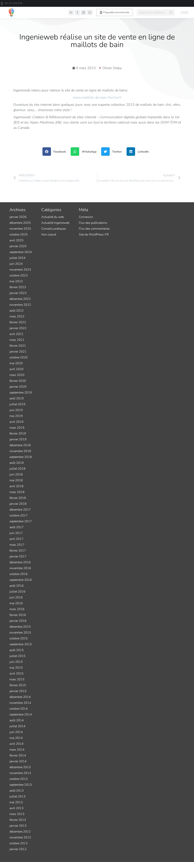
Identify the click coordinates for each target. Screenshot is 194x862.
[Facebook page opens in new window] (77, 12)
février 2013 (17, 820)
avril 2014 (16, 744)
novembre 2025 (20, 229)
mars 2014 (16, 750)
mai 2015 (16, 668)
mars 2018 (16, 492)
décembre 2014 (20, 697)
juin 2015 (16, 662)
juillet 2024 (17, 258)
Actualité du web (52, 217)
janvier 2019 (18, 439)
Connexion (86, 217)
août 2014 (16, 720)
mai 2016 (16, 603)
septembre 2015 (20, 644)
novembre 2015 (20, 632)
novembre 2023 (20, 270)
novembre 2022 (20, 305)
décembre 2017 (20, 510)
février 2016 (17, 615)
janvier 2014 (18, 761)
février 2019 (17, 433)
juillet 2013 (17, 796)
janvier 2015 (18, 691)
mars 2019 (16, 428)
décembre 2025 (20, 223)
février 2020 (17, 381)
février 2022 (17, 322)
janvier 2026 (18, 217)
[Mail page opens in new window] (89, 12)
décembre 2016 (20, 562)
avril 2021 (16, 334)
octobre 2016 (18, 574)
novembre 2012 (20, 837)
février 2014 (17, 755)
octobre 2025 (18, 234)
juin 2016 (16, 597)
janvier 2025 (18, 246)
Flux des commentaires (94, 229)
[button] (137, 3)
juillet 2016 (17, 592)
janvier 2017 (18, 556)
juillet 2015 (17, 656)
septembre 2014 (20, 714)
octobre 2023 (18, 275)
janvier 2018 (18, 504)
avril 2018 (16, 486)
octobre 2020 (18, 357)
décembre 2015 (20, 627)
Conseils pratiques (53, 229)
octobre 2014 (18, 709)
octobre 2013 (18, 779)
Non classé (48, 234)
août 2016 (16, 586)
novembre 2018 (20, 451)
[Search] (170, 12)
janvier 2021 (18, 352)
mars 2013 (16, 814)
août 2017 (16, 527)
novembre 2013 (20, 773)
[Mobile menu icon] (184, 12)
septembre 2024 (20, 252)
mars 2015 (16, 679)
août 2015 (16, 650)
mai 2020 (16, 363)
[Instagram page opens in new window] (83, 12)
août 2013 (16, 791)
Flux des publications (93, 223)
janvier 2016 (18, 621)
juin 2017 (16, 533)
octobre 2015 (18, 638)
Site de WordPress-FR (94, 234)
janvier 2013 (18, 826)
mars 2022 (16, 316)
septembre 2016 (20, 580)
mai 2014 (16, 738)
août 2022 (16, 311)
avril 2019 (16, 422)
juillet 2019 (17, 404)
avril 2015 (16, 673)
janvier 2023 (18, 293)
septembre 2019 (20, 392)
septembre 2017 (20, 521)
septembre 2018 (20, 457)
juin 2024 (16, 264)
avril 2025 (16, 240)
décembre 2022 (20, 299)
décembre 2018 (20, 445)
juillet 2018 (17, 469)
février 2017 (17, 551)
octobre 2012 (18, 843)
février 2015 (17, 685)
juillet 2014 (17, 726)
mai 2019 (16, 416)
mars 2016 (16, 609)
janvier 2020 (18, 387)
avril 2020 (16, 369)
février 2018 (17, 498)
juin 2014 (16, 732)
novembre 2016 (20, 568)
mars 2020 (16, 375)
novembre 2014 (20, 703)
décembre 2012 (20, 832)
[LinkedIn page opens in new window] (71, 12)
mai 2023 (16, 281)
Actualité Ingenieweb (55, 223)
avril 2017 (16, 539)
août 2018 (16, 463)
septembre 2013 (20, 785)
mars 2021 (16, 340)
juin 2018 (16, 474)
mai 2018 (16, 480)
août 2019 (16, 398)
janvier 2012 (18, 849)
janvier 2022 (18, 328)
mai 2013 (16, 802)
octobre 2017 (18, 515)
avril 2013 (16, 808)
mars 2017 (16, 545)
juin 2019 (16, 410)
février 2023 (17, 287)
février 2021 (17, 346)
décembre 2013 (20, 767)
